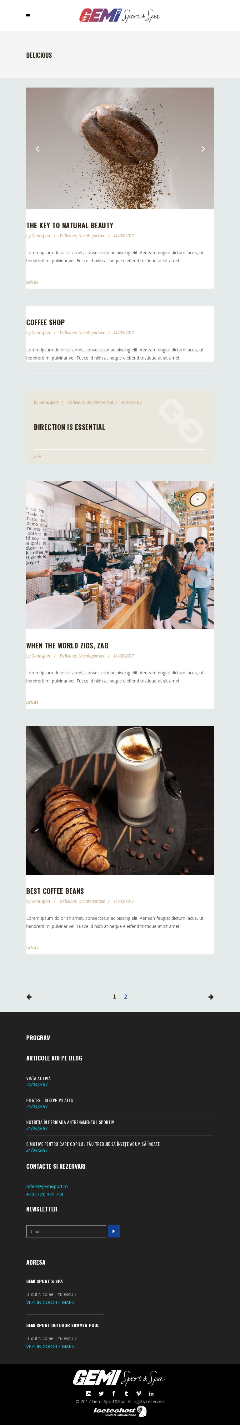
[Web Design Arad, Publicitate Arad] (120, 1415)
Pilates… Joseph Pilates (49, 1100)
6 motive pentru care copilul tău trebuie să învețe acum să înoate (93, 1144)
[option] (120, 148)
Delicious (68, 236)
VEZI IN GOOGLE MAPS (50, 1302)
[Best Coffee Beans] (120, 800)
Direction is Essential (69, 427)
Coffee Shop (45, 322)
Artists (32, 282)
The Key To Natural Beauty (69, 225)
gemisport (42, 236)
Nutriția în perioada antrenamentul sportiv (70, 1122)
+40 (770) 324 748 (44, 1194)
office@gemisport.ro (47, 1186)
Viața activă (38, 1078)
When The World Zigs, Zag (67, 645)
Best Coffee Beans (55, 891)
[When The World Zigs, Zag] (120, 555)
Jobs (37, 456)
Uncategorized (92, 236)
